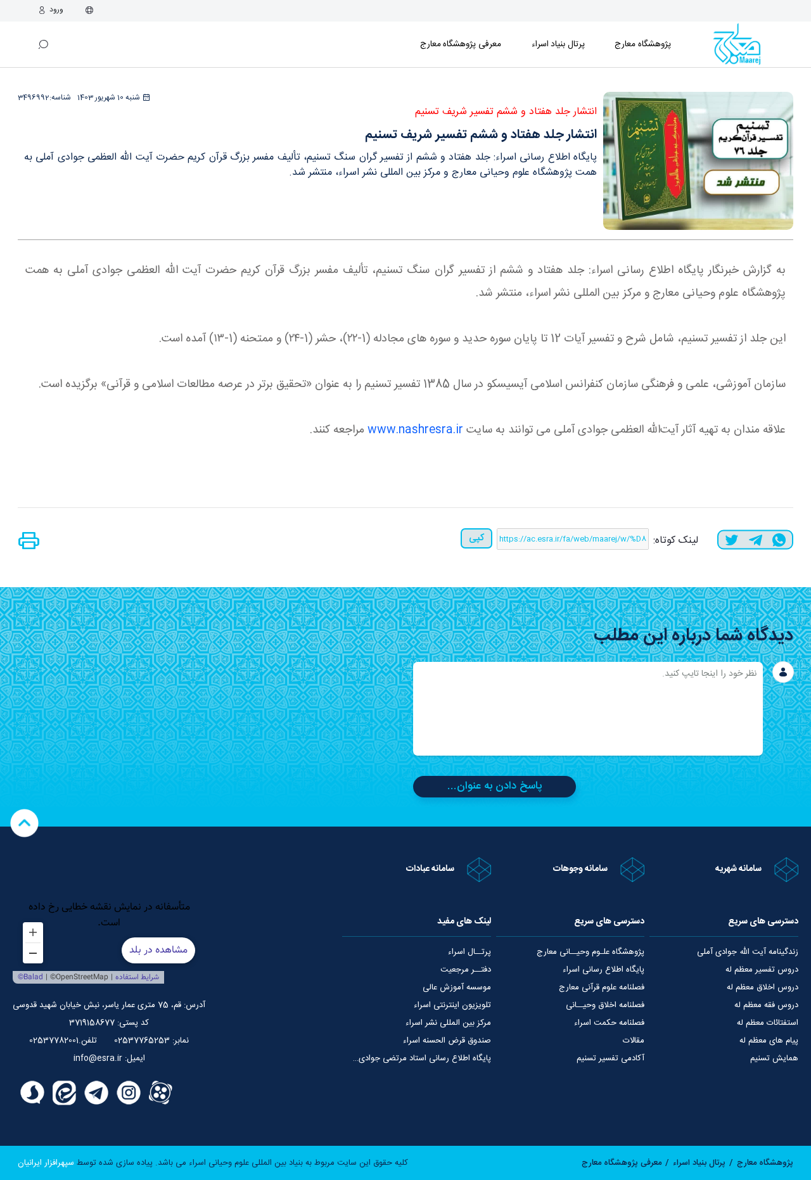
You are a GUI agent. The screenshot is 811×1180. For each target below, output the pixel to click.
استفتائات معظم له (767, 1023)
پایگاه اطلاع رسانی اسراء (603, 970)
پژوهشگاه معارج (643, 44)
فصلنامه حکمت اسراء (609, 1023)
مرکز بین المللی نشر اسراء (448, 1023)
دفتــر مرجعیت (465, 970)
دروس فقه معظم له (766, 1005)
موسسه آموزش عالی (457, 987)
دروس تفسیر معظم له (761, 970)
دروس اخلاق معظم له (762, 987)
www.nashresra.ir (415, 430)
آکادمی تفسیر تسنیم (610, 1058)
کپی (476, 538)
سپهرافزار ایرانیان (46, 1163)
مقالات (633, 1041)
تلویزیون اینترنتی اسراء (452, 1005)
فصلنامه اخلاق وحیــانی (605, 1005)
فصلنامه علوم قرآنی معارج (601, 987)
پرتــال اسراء (469, 952)
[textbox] (588, 709)
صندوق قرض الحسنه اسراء (447, 1041)
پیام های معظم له (768, 1041)
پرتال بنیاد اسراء (699, 1163)
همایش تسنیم (774, 1058)
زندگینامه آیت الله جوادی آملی (747, 952)
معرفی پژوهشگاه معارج (460, 44)
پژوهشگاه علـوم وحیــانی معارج (590, 952)
